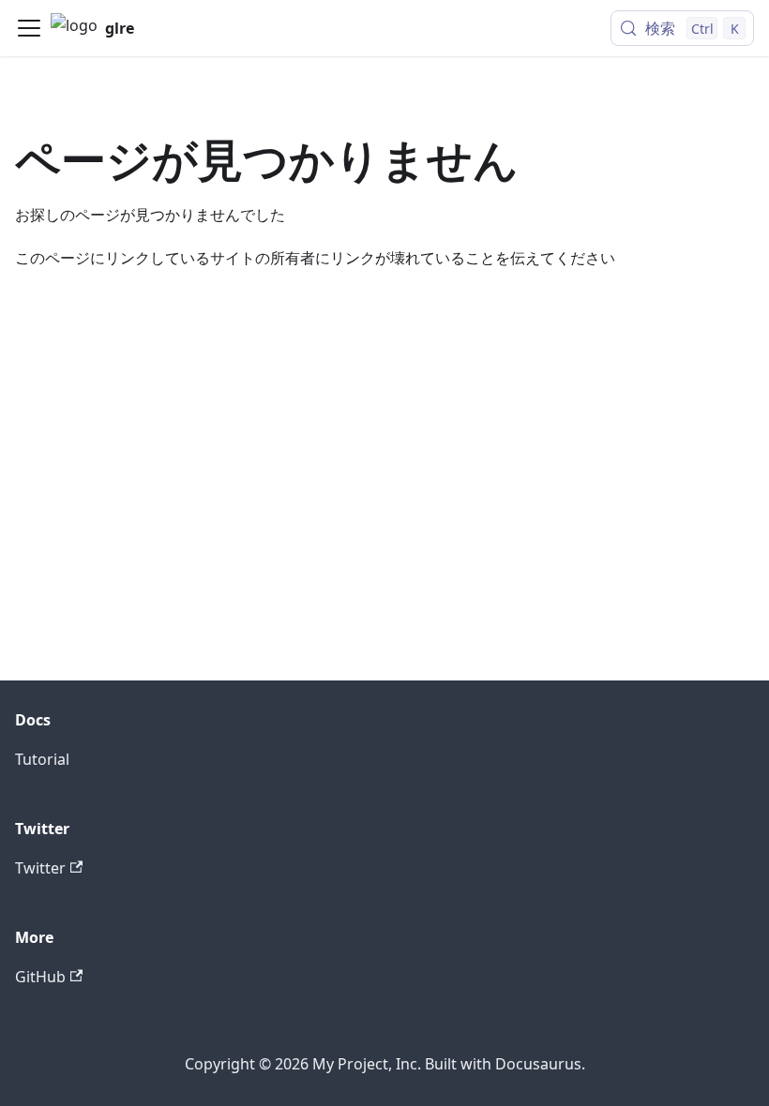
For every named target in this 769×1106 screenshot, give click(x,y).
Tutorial (42, 759)
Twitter (40, 868)
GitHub (40, 976)
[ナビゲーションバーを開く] (29, 28)
